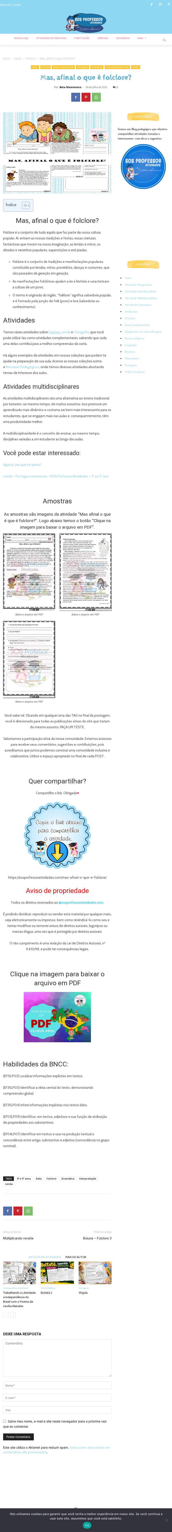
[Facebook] (151, 5)
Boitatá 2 (46, 1292)
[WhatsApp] (96, 97)
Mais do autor (75, 1256)
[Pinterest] (169, 5)
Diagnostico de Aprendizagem (143, 332)
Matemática (132, 359)
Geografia (131, 345)
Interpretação (87, 1178)
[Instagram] (160, 5)
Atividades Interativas (138, 305)
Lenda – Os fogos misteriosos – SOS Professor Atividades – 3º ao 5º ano (56, 476)
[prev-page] (6, 1315)
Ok (87, 1525)
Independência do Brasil (15, 1288)
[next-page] (13, 1315)
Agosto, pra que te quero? (22, 465)
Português (82, 67)
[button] (164, 40)
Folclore (30, 58)
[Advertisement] (57, 1161)
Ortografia (81, 332)
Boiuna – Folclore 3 (97, 1238)
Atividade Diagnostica (138, 285)
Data (39, 1178)
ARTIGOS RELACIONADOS (45, 1256)
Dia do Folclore (48, 1288)
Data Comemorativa (63, 67)
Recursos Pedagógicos (22, 367)
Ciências (130, 318)
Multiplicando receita (18, 1238)
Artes (128, 278)
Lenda (136, 67)
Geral (17, 58)
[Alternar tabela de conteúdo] (24, 205)
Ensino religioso (134, 338)
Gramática (97, 67)
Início (6, 58)
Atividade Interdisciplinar (140, 291)
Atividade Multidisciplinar (141, 298)
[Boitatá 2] (57, 1273)
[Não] (166, 1520)
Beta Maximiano (70, 87)
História (130, 352)
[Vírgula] (95, 1273)
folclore (54, 332)
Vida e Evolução (135, 372)
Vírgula (83, 1292)
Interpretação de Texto (117, 67)
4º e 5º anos (24, 1178)
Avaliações (131, 312)
